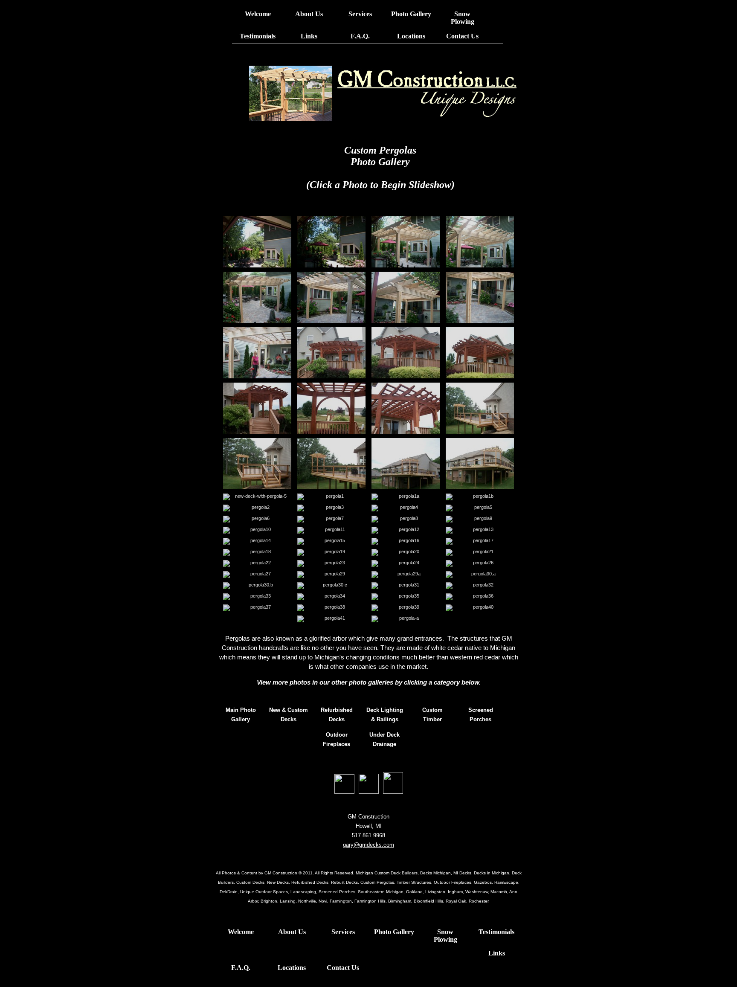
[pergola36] (480, 596)
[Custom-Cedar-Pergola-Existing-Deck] (331, 352)
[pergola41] (331, 618)
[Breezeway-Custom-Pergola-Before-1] (331, 241)
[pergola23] (331, 563)
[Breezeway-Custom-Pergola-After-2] (257, 297)
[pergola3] (331, 508)
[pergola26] (480, 563)
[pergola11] (331, 530)
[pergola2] (257, 508)
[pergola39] (405, 607)
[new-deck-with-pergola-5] (257, 497)
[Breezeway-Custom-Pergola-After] (405, 241)
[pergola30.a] (480, 574)
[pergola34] (331, 596)
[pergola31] (405, 585)
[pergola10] (257, 530)
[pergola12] (405, 530)
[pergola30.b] (257, 585)
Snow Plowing (462, 17)
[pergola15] (331, 541)
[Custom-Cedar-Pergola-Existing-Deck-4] (331, 408)
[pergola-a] (405, 618)
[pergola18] (257, 552)
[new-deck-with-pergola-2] (331, 463)
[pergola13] (480, 530)
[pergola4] (405, 508)
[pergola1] (331, 497)
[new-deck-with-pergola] (480, 408)
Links (309, 36)
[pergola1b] (480, 497)
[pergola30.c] (331, 585)
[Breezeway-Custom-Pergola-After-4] (405, 297)
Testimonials (258, 36)
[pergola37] (257, 607)
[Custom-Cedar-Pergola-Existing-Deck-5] (405, 408)
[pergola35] (405, 596)
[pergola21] (480, 552)
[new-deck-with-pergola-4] (480, 463)
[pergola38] (331, 607)
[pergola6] (257, 519)
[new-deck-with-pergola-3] (405, 463)
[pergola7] (331, 519)
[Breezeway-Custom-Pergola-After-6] (257, 352)
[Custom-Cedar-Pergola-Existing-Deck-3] (257, 408)
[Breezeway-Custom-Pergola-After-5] (480, 297)
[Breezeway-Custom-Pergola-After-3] (331, 297)
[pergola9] (480, 519)
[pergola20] (405, 552)
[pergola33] (257, 596)
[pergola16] (405, 541)
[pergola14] (257, 541)
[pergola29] (331, 574)
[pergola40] (480, 607)
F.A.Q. (360, 36)
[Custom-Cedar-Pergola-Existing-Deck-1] (405, 352)
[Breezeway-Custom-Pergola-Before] (257, 241)
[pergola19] (331, 552)
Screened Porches (480, 715)
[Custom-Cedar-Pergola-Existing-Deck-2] (480, 352)
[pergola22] (257, 563)
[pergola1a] (405, 497)
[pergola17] (480, 541)
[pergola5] (480, 508)
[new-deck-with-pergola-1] (257, 463)
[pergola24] (405, 563)
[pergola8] (405, 519)
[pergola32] (480, 585)
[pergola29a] (405, 574)
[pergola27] (257, 574)
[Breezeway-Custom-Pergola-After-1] (480, 241)
